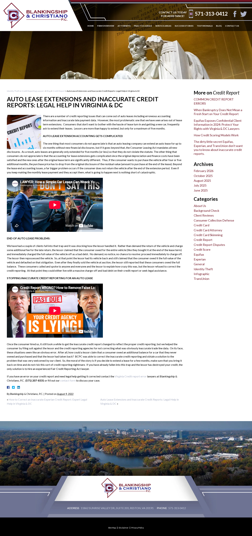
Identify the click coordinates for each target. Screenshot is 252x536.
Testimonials (205, 26)
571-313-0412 (211, 13)
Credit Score (202, 249)
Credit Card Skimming (208, 235)
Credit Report (58, 91)
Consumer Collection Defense (214, 220)
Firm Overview (105, 26)
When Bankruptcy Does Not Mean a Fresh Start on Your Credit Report (218, 112)
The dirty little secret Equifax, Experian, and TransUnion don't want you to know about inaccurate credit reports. (218, 148)
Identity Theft (203, 269)
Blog (219, 26)
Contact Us (232, 26)
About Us (200, 206)
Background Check (206, 210)
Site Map (112, 527)
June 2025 (201, 190)
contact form (68, 380)
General (199, 264)
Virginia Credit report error (131, 376)
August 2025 (202, 180)
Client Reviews (204, 215)
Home (90, 26)
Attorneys (124, 26)
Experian (200, 259)
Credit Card (201, 225)
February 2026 (203, 171)
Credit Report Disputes (209, 245)
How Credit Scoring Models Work (216, 135)
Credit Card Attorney (208, 230)
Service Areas (163, 26)
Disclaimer (124, 527)
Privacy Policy (137, 527)
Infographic (201, 274)
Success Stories (184, 26)
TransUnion (201, 279)
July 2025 (200, 185)
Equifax (199, 254)
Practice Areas (143, 26)
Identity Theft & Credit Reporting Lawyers (26, 91)
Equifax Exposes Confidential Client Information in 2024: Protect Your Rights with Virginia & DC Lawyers (218, 124)
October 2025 (203, 176)
